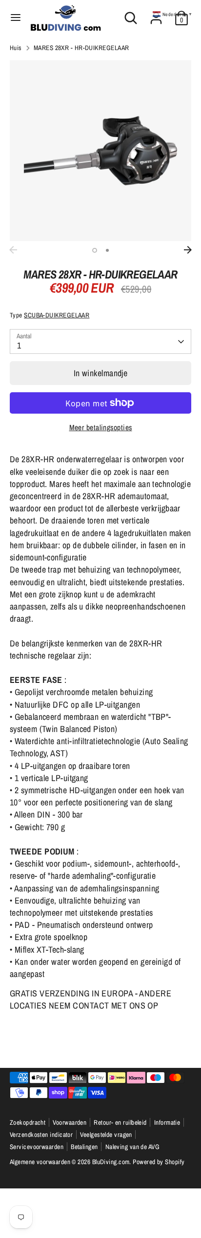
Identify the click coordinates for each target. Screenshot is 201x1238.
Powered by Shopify (158, 1161)
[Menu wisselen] (15, 18)
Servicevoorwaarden (36, 1146)
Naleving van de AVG (132, 1146)
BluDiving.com (111, 1161)
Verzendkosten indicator (41, 1134)
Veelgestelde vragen (106, 1134)
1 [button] (94, 250)
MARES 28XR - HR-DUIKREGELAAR (81, 47)
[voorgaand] (13, 250)
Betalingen (84, 1146)
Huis (16, 47)
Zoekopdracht (27, 1122)
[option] (100, 150)
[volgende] (188, 250)
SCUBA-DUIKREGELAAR (56, 315)
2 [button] (107, 250)
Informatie (167, 1122)
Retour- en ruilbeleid (120, 1122)
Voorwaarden (69, 1122)
